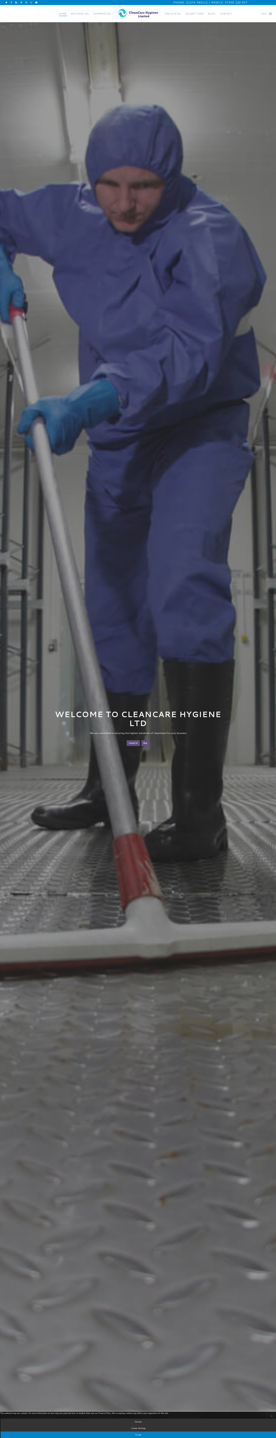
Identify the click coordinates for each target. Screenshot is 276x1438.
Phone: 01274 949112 (190, 2)
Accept (138, 1434)
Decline (138, 1421)
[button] (266, 13)
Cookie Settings (138, 1428)
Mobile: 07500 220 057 (229, 2)
